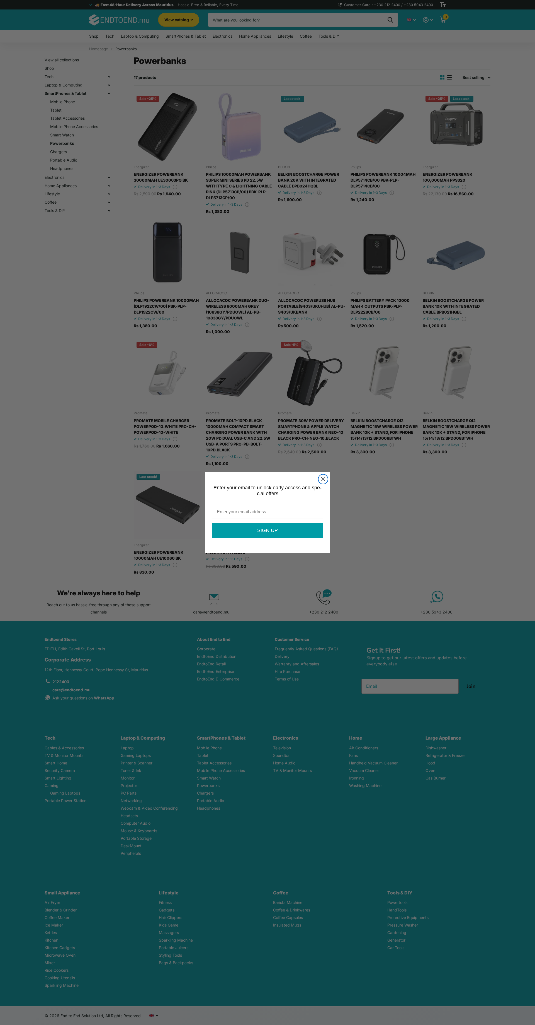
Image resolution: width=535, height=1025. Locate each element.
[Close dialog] (323, 479)
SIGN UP (267, 530)
